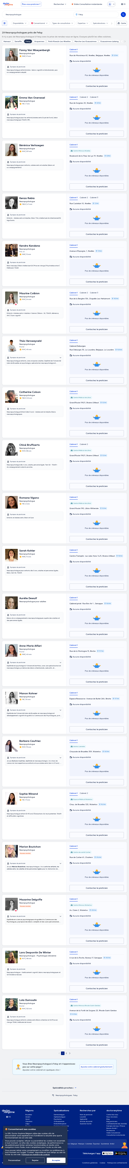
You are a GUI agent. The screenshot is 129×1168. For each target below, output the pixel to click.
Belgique (74, 1144)
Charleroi (28, 1121)
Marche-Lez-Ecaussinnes (85, 41)
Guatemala (105, 1144)
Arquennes (39, 41)
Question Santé (85, 1124)
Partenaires (110, 1130)
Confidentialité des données (116, 1124)
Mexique (81, 1144)
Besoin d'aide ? (111, 1128)
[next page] (70, 1053)
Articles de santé (86, 1121)
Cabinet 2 (84, 97)
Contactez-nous (112, 1114)
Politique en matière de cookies (36, 1154)
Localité (83, 1117)
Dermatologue (59, 1114)
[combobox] (37, 14)
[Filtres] (4, 23)
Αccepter (56, 1160)
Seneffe (18, 41)
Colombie (88, 1144)
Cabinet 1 (74, 49)
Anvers (27, 1117)
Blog (108, 1119)
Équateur (96, 1144)
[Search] (123, 14)
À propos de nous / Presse (115, 1126)
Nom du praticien (86, 1114)
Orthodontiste (59, 1121)
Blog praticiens (111, 1121)
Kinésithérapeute (60, 1124)
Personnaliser (14, 1160)
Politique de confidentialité (117, 1163)
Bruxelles (28, 1114)
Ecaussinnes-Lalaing (110, 41)
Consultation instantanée (115, 1135)
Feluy (28, 41)
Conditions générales (90, 1163)
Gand (27, 1119)
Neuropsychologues (64, 1095)
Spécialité (83, 1119)
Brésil (112, 1144)
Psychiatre (57, 1119)
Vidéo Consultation (113, 1133)
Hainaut (7, 41)
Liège (27, 1124)
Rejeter (35, 1160)
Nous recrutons (112, 1117)
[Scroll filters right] (110, 23)
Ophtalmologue (59, 1117)
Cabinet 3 (94, 97)
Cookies (102, 1163)
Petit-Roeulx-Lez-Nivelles (59, 41)
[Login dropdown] (111, 4)
